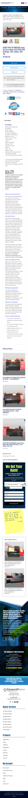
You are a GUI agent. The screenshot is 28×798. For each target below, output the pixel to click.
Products (5, 15)
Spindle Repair (7, 716)
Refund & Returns (8, 775)
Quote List (6, 783)
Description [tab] (7, 120)
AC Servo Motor (20, 92)
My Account (6, 767)
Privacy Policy (19, 794)
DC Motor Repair (7, 713)
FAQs (4, 773)
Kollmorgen (6, 747)
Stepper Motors (7, 719)
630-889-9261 (14, 697)
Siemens (5, 752)
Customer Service (7, 770)
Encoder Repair (7, 721)
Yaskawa (5, 755)
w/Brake (8, 93)
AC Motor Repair (7, 711)
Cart (4, 781)
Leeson (5, 750)
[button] (22, 24)
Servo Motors (16, 15)
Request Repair (14, 67)
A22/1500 (11, 92)
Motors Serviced (7, 727)
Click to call (14, 72)
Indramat (5, 744)
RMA (4, 778)
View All (5, 758)
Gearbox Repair (7, 724)
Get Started (9, 639)
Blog (14, 796)
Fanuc (10, 15)
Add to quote (14, 63)
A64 (15, 92)
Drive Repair (6, 729)
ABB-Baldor (6, 739)
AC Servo (10, 90)
